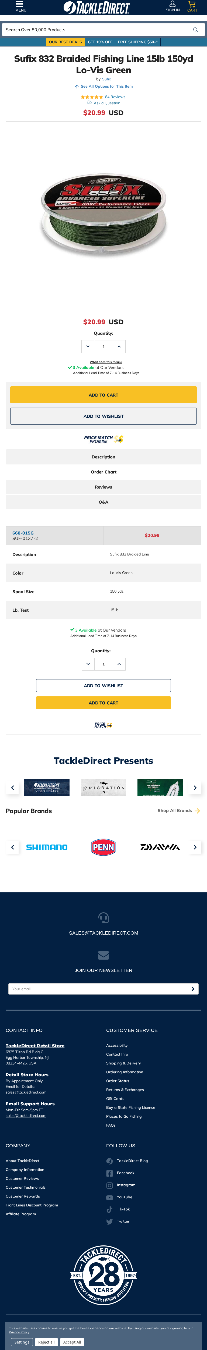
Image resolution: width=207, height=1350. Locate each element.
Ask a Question (107, 103)
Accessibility (117, 1045)
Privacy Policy (19, 1332)
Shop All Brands (175, 810)
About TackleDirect (22, 1160)
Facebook (125, 1172)
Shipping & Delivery (123, 1063)
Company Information (25, 1169)
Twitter (123, 1221)
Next (194, 787)
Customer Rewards (23, 1196)
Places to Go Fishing (124, 1116)
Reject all (46, 1342)
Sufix (106, 79)
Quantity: (103, 333)
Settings (22, 1342)
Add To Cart (103, 395)
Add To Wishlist (104, 416)
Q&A (103, 502)
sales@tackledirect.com (26, 1092)
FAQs (111, 1125)
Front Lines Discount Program (32, 1205)
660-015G (23, 533)
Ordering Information (124, 1072)
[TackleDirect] (97, 7)
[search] (196, 30)
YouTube (124, 1197)
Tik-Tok (123, 1209)
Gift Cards (115, 1098)
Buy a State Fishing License (130, 1107)
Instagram (126, 1184)
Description (103, 457)
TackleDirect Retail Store (35, 1045)
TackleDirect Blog (132, 1160)
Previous (12, 787)
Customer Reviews (22, 1178)
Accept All (72, 1342)
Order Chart (103, 472)
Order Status (117, 1080)
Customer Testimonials (26, 1187)
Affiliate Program (21, 1214)
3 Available (85, 630)
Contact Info (117, 1054)
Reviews (103, 487)
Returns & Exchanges (125, 1089)
